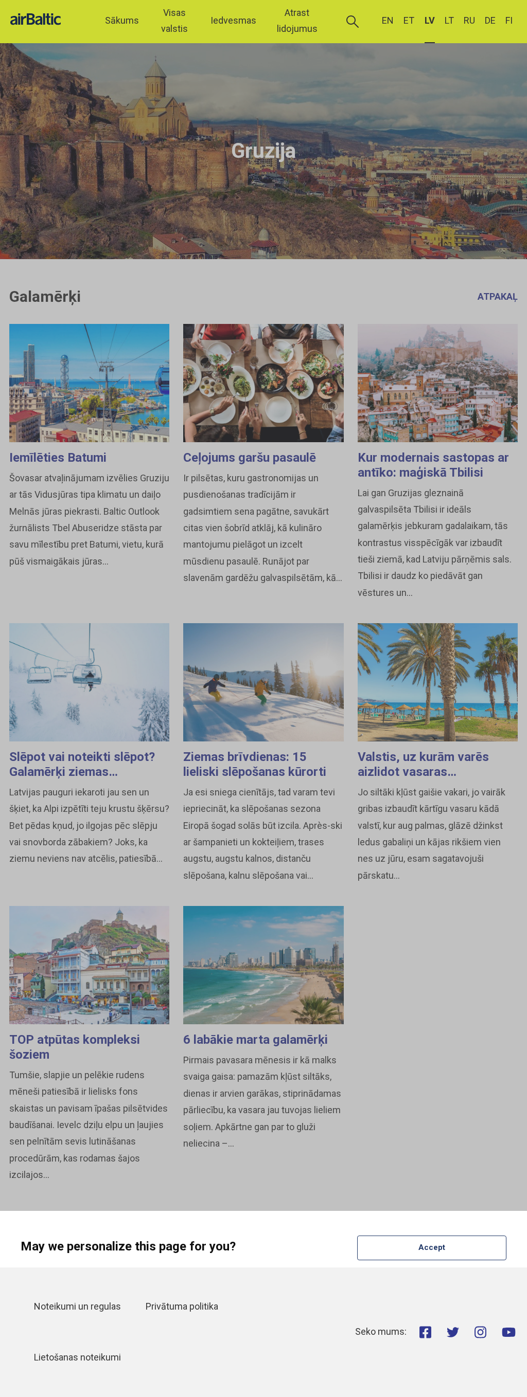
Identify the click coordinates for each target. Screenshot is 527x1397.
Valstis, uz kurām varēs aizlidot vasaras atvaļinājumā (423, 772)
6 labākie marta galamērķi (255, 1039)
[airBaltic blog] (49, 20)
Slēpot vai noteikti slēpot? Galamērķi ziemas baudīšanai (82, 772)
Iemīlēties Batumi (58, 457)
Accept (431, 1247)
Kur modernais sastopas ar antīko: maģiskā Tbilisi (433, 465)
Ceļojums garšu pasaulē (249, 457)
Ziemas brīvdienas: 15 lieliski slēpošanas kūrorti (254, 764)
